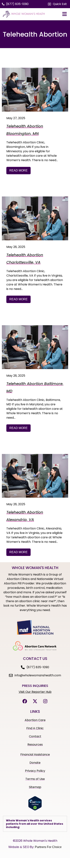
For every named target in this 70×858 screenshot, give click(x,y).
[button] (57, 4)
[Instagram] (45, 701)
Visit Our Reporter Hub (35, 692)
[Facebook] (24, 701)
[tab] (35, 824)
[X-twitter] (35, 701)
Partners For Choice (48, 847)
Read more (18, 170)
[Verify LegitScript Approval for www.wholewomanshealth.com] (35, 809)
